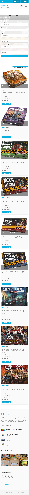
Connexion (25, 1)
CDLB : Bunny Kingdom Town (12, 434)
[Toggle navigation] (26, 6)
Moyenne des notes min (6, 49)
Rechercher (15, 55)
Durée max (3, 38)
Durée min (3, 33)
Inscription (17, 1)
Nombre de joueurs (5, 22)
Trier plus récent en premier (20, 67)
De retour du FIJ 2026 (10, 439)
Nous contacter (6, 484)
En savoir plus (5, 103)
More (27, 469)
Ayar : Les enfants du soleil (12, 443)
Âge (2, 27)
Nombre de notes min (5, 44)
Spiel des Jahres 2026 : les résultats (14, 429)
